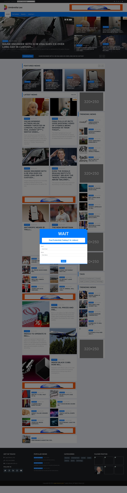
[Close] (87, 229)
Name (42, 252)
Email (42, 246)
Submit (63, 261)
